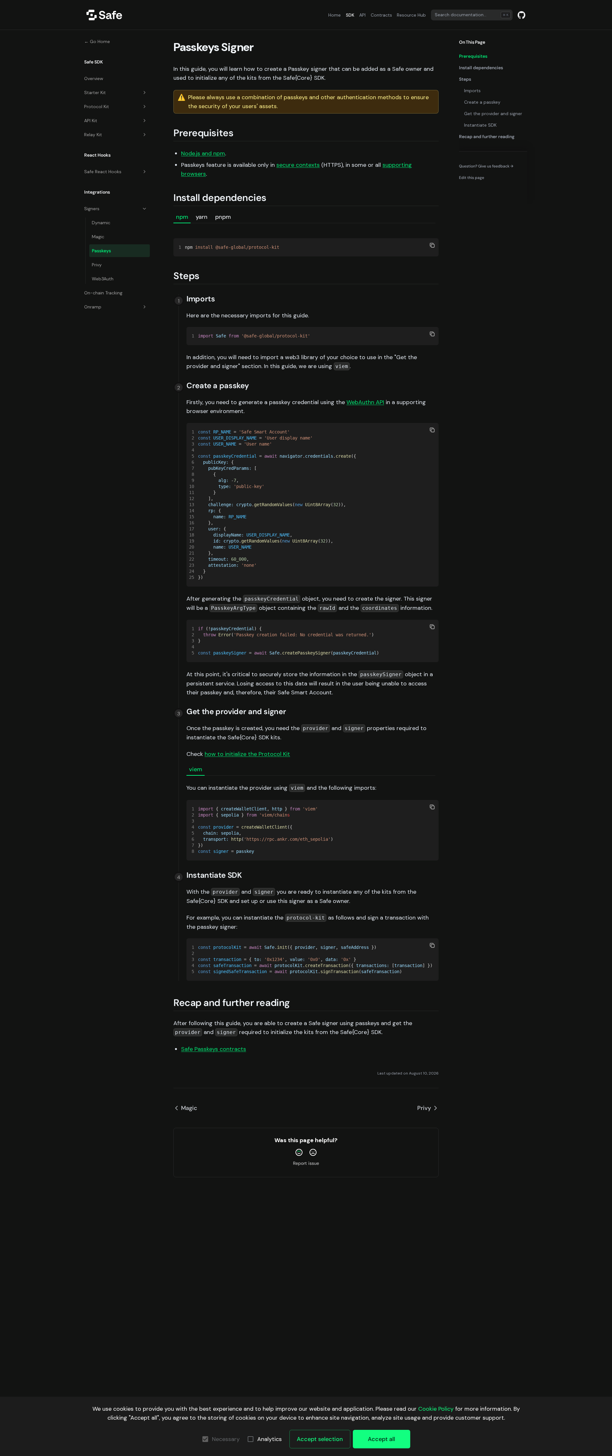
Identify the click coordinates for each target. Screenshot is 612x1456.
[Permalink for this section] (240, 133)
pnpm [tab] (223, 217)
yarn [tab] (202, 217)
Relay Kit (93, 134)
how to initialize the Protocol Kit (247, 754)
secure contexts (298, 165)
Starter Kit (95, 92)
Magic (98, 237)
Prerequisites (473, 56)
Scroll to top (470, 189)
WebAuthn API (365, 402)
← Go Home (97, 41)
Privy (97, 265)
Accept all (381, 1439)
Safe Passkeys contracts (213, 1049)
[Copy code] (432, 245)
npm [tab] (182, 217)
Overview (93, 78)
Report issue (306, 1163)
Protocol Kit (96, 106)
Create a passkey (482, 102)
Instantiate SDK (480, 125)
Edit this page (471, 177)
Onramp (92, 307)
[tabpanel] (306, 239)
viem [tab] (195, 769)
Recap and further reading (486, 136)
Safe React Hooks (102, 171)
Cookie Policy (436, 1409)
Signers (91, 208)
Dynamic (101, 222)
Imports (472, 90)
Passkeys (101, 251)
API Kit (90, 120)
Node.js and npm (203, 153)
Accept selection (320, 1439)
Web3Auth (102, 279)
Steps (465, 79)
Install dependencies (481, 67)
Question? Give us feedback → (486, 166)
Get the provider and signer (493, 113)
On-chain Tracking (103, 293)
